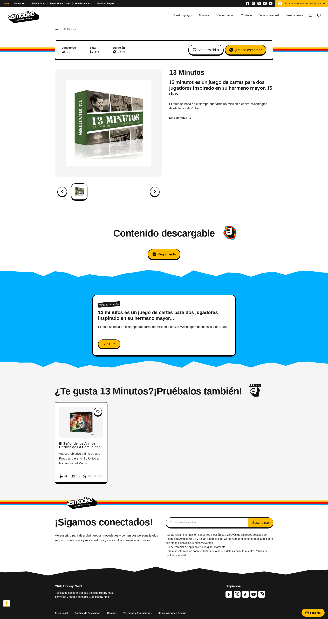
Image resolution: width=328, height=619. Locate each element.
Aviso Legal (61, 613)
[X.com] (259, 3)
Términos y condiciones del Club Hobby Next (82, 596)
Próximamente (294, 15)
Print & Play (38, 3)
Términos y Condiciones (137, 613)
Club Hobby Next (68, 586)
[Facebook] (247, 3)
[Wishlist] (319, 15)
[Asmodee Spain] (23, 15)
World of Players (105, 3)
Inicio (57, 29)
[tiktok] (245, 594)
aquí (262, 538)
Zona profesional (268, 15)
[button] (79, 191)
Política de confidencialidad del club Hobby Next (84, 592)
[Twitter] (237, 594)
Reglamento (167, 254)
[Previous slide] (62, 191)
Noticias (204, 15)
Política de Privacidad (87, 613)
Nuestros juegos (183, 15)
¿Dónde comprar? (248, 50)
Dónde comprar (83, 3)
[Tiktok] (265, 3)
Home (6, 3)
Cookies (112, 613)
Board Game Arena (60, 3)
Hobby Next (20, 3)
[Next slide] (155, 191)
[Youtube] (271, 3)
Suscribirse (260, 522)
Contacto (246, 15)
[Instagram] (253, 3)
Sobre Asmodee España (172, 613)
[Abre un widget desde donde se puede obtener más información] (313, 613)
